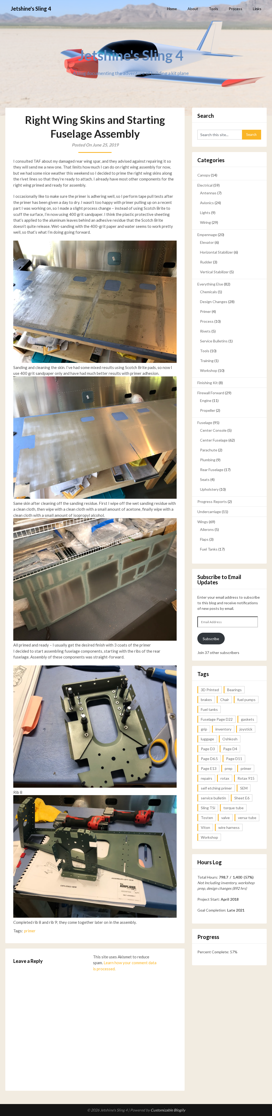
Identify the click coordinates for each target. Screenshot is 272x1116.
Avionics (207, 202)
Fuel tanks (209, 709)
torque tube (233, 807)
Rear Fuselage (211, 469)
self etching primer (216, 788)
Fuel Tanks (209, 549)
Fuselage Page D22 (217, 719)
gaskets (247, 719)
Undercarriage (209, 511)
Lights (205, 212)
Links (257, 8)
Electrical (204, 185)
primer (30, 930)
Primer (205, 311)
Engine (205, 400)
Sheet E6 (241, 798)
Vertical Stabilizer (214, 272)
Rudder (206, 262)
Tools (213, 8)
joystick (246, 729)
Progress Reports (212, 501)
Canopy (203, 175)
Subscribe (211, 638)
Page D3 (208, 748)
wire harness (229, 827)
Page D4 (230, 748)
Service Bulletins (214, 341)
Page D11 (234, 758)
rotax (224, 778)
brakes (206, 699)
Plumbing (207, 460)
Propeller (207, 410)
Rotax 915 (245, 778)
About (193, 8)
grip (204, 729)
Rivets (205, 331)
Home (172, 8)
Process (235, 8)
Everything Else (210, 284)
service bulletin (213, 798)
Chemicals (208, 292)
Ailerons (207, 529)
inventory (223, 729)
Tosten (207, 817)
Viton (205, 827)
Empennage (207, 234)
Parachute (208, 450)
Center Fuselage (214, 440)
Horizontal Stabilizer (216, 252)
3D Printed (210, 689)
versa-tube (247, 817)
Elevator (207, 242)
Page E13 (208, 768)
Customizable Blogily (168, 1110)
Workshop (208, 370)
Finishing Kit (207, 382)
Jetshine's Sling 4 (31, 8)
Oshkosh (229, 739)
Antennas (208, 193)
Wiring (205, 222)
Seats (205, 479)
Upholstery (209, 489)
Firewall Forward (210, 393)
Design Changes (213, 301)
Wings (202, 521)
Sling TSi (208, 807)
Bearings (234, 689)
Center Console (213, 430)
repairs (206, 778)
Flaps (204, 539)
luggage (207, 739)
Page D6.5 (209, 758)
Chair (224, 699)
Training (207, 360)
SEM (244, 788)
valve (225, 817)
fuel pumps (246, 699)
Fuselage (204, 422)
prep (228, 768)
